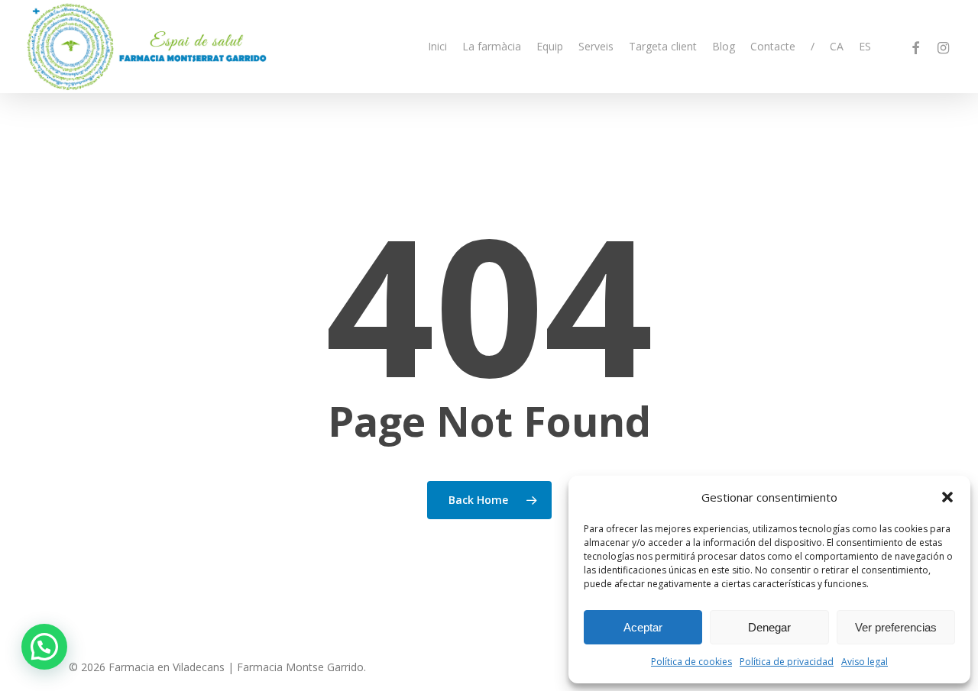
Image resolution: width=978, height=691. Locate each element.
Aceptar (642, 627)
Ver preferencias (896, 627)
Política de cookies (691, 661)
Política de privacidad (787, 661)
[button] (947, 497)
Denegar (769, 627)
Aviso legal (864, 661)
